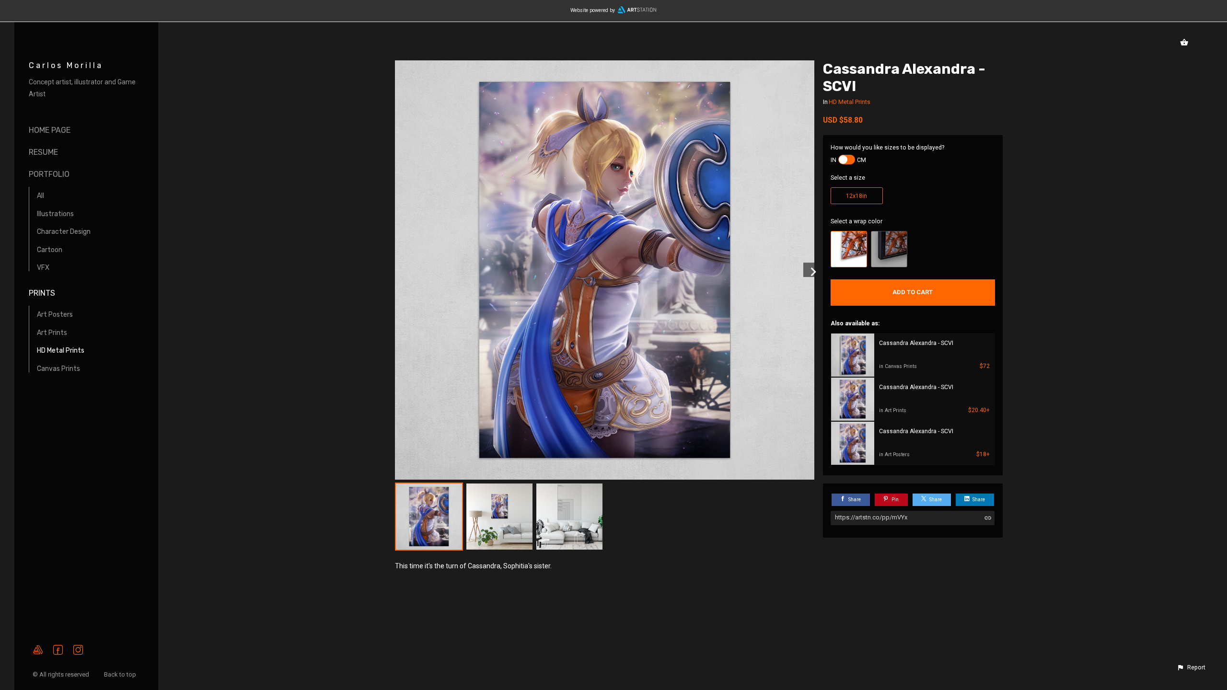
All (40, 196)
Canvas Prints (58, 369)
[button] (1191, 667)
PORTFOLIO (49, 174)
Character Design (64, 232)
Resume (43, 152)
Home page (49, 130)
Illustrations (55, 214)
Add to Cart (912, 292)
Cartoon (49, 250)
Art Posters (55, 314)
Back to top (121, 674)
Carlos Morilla (66, 65)
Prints (42, 293)
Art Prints (52, 333)
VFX (43, 268)
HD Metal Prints (60, 350)
